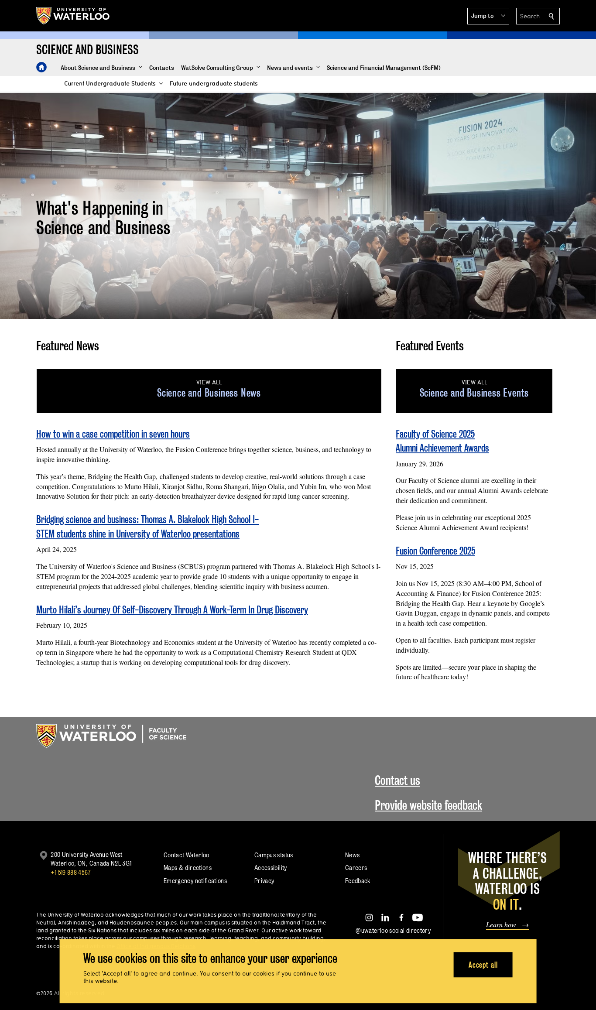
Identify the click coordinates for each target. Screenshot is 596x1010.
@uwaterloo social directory (393, 930)
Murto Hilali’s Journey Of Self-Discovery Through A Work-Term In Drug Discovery (172, 610)
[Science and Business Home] (41, 67)
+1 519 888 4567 (71, 872)
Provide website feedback (428, 805)
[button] (488, 16)
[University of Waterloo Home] (73, 15)
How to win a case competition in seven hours (113, 434)
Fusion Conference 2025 (435, 551)
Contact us (397, 780)
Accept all (483, 964)
